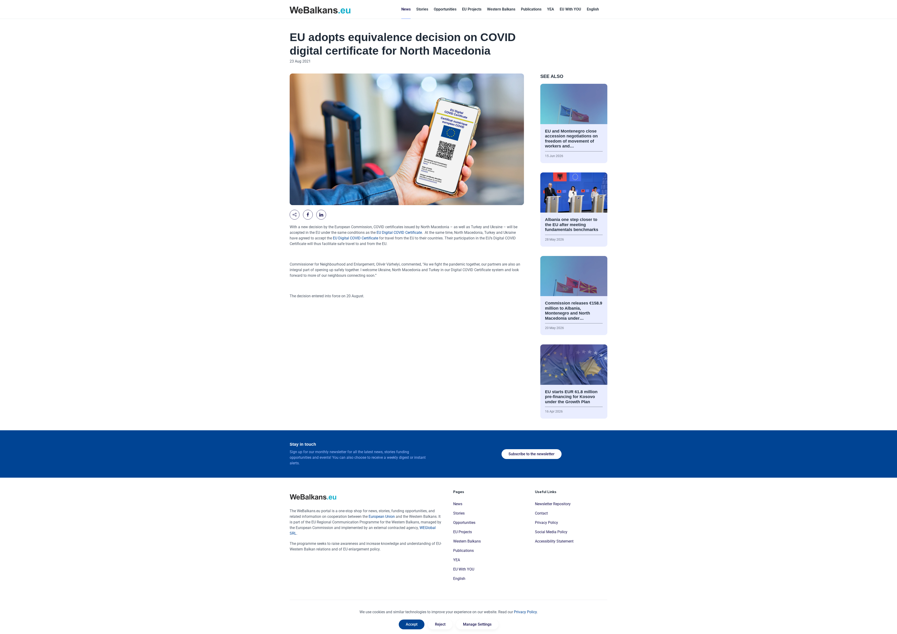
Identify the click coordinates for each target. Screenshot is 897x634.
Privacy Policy (546, 522)
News (406, 9)
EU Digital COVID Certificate (399, 232)
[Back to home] (320, 9)
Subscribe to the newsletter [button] (532, 454)
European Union (382, 516)
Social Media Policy (551, 532)
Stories (422, 9)
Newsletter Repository (553, 504)
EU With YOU (570, 9)
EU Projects (471, 9)
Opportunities (445, 9)
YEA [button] (550, 9)
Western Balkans (467, 541)
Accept (411, 624)
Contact (541, 513)
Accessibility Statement (554, 541)
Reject (440, 624)
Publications (531, 9)
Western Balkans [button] (501, 9)
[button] (593, 9)
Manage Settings (477, 624)
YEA (456, 560)
